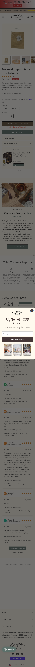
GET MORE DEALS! (17, 339)
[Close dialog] (31, 310)
